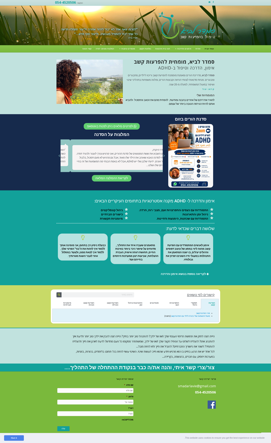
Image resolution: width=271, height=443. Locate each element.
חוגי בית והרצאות (162, 49)
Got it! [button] (14, 438)
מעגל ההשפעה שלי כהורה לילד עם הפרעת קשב (190, 316)
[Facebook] (213, 2)
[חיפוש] (59, 294)
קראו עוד (208, 89)
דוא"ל (130, 408)
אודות (197, 49)
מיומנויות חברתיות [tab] (67, 304)
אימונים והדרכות (184, 49)
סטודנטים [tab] (154, 303)
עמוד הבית (209, 49)
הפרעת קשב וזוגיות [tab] (88, 304)
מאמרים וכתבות (128, 49)
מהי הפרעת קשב (203, 313)
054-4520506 (65, 2)
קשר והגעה (86, 49)
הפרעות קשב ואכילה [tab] (112, 304)
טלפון (129, 396)
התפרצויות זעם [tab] (174, 304)
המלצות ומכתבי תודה (105, 49)
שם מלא (128, 385)
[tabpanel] (135, 315)
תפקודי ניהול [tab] (194, 304)
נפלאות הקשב (145, 49)
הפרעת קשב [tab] (212, 304)
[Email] (209, 2)
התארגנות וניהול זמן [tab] (135, 304)
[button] (183, 438)
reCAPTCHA (127, 419)
